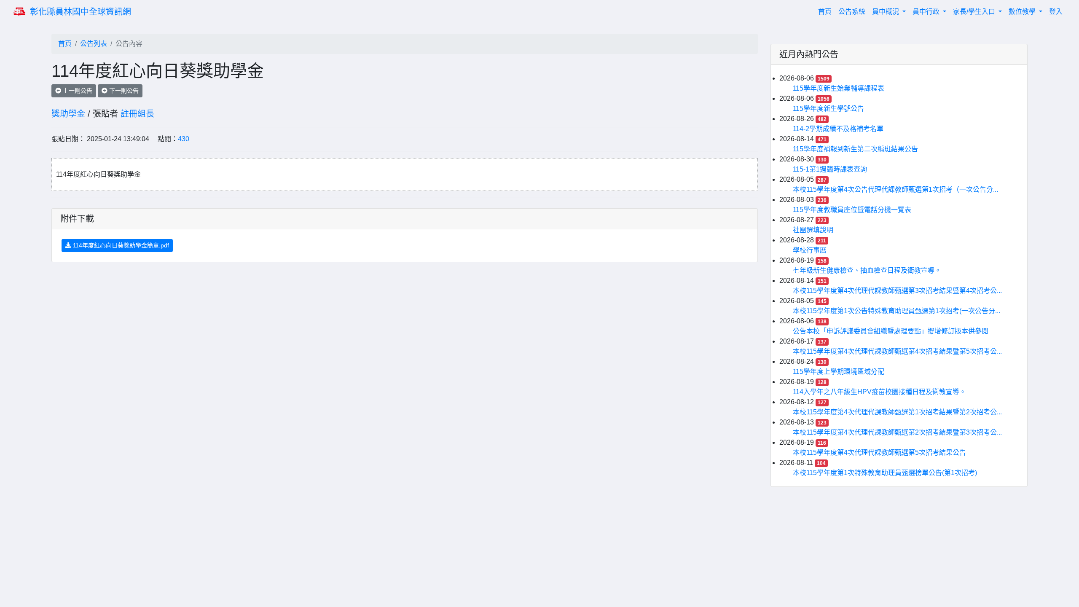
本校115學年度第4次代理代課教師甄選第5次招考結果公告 (879, 452)
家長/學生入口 (975, 11)
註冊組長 (137, 113)
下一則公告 (123, 90)
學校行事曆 (810, 250)
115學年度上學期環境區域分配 (838, 371)
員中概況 (886, 11)
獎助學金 (68, 113)
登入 (1056, 11)
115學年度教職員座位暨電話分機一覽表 (852, 209)
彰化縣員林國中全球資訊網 (80, 11)
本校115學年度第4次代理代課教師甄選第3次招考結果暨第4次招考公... (897, 290)
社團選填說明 (813, 230)
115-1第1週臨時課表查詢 (830, 169)
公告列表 (93, 43)
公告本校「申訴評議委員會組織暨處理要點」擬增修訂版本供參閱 (890, 331)
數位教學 (1023, 11)
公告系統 (851, 11)
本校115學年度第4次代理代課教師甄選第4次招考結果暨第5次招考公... (897, 351)
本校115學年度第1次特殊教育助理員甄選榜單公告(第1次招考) (885, 472)
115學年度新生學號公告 (828, 108)
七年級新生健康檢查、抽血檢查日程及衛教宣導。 (867, 270)
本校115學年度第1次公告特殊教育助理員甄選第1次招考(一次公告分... (896, 310)
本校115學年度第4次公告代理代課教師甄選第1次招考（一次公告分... (895, 189)
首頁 (826, 11)
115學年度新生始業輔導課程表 (838, 88)
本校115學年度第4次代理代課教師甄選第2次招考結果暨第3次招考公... (897, 432)
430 (183, 138)
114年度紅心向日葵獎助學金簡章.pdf (120, 245)
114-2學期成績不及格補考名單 (838, 128)
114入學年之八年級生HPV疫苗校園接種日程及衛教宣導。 (879, 391)
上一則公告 (76, 90)
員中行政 (927, 11)
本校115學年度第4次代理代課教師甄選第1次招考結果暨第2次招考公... (897, 412)
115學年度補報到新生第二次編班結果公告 (855, 149)
